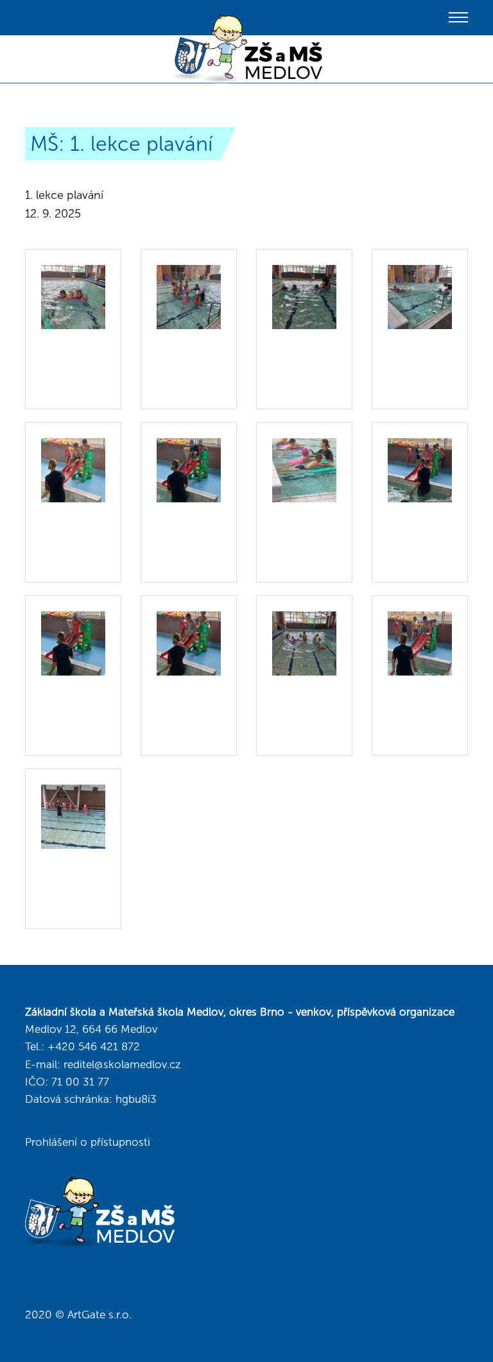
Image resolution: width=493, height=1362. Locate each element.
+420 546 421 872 (94, 1046)
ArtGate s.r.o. (99, 1314)
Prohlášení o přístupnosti (87, 1142)
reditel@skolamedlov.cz (122, 1064)
